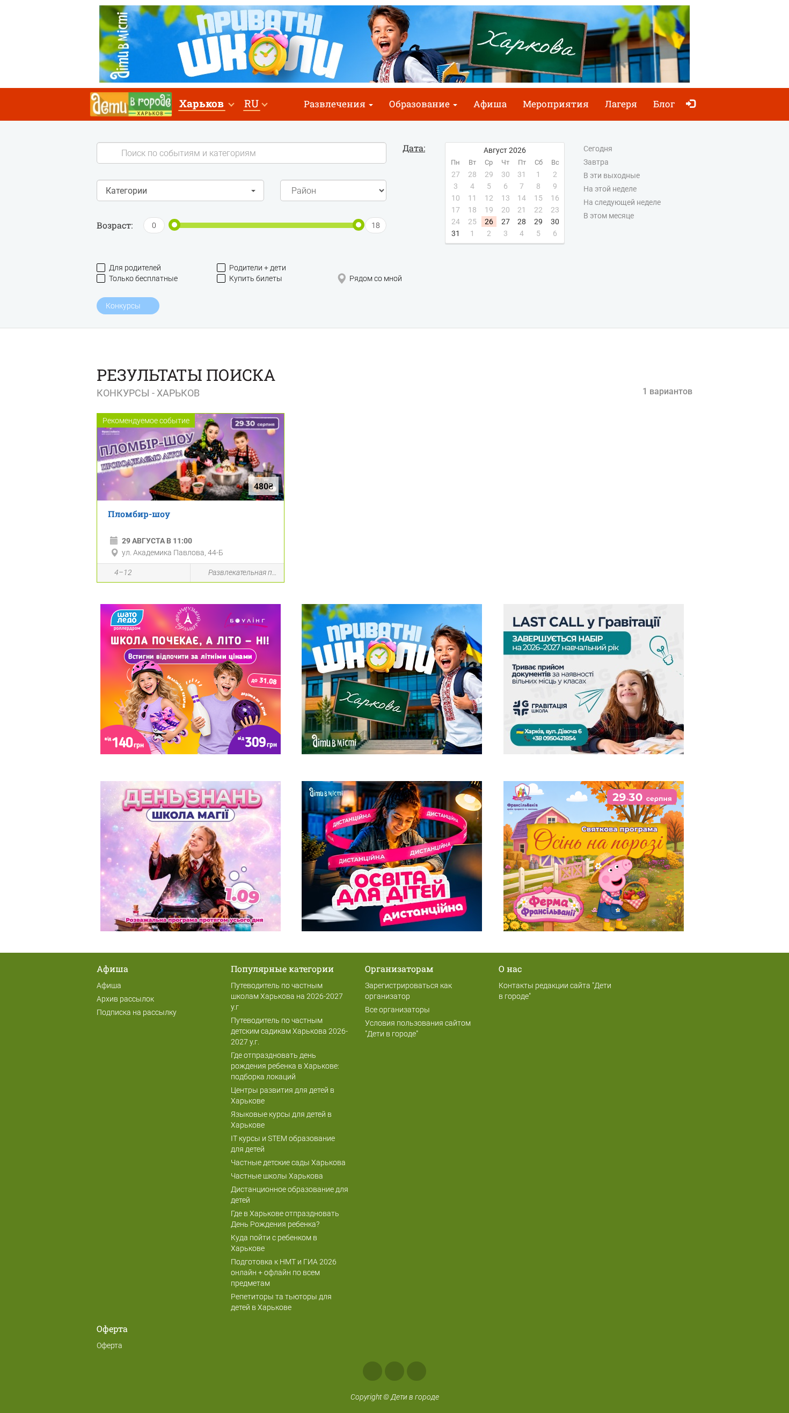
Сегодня (597, 148)
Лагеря (621, 104)
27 (505, 221)
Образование (420, 104)
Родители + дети (257, 267)
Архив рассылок (125, 999)
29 (538, 221)
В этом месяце (608, 215)
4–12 (123, 572)
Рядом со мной (375, 278)
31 (455, 233)
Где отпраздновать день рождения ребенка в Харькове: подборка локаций (285, 1066)
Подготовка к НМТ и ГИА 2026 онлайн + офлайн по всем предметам (284, 1272)
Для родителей (135, 267)
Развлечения (336, 104)
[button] (206, 104)
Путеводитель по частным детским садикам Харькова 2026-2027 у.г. (289, 1031)
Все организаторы (397, 1009)
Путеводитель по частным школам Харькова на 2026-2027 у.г (287, 996)
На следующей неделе (622, 202)
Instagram (394, 1371)
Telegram (416, 1371)
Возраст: (115, 225)
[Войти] (693, 104)
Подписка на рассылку (137, 1012)
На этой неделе (610, 189)
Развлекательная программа (243, 572)
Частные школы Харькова (277, 1176)
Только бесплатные (143, 278)
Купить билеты (255, 278)
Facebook (372, 1371)
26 (489, 221)
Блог (664, 104)
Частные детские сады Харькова (288, 1162)
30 (555, 221)
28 (521, 221)
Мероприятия (556, 104)
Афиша (490, 104)
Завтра (596, 162)
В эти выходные (611, 175)
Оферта (109, 1345)
